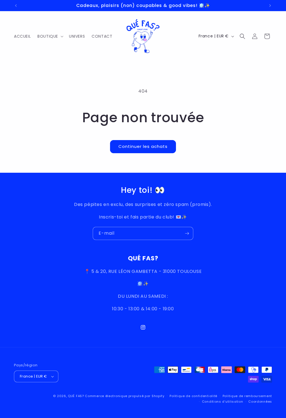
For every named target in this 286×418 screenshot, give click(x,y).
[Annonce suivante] (270, 5)
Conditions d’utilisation (222, 401)
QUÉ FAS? (76, 396)
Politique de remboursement (247, 396)
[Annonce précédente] (16, 5)
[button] (50, 36)
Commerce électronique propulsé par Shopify (124, 396)
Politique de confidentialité (193, 396)
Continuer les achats (143, 146)
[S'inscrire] (187, 233)
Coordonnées (260, 401)
